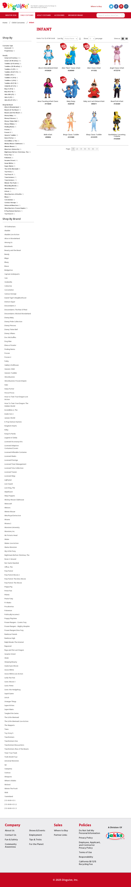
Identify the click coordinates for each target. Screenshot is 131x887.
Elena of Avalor (10, 345)
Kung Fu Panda (10, 433)
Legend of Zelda (10, 437)
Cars (6, 278)
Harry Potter (9, 138)
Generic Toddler (10, 135)
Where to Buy (96, 6)
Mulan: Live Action (11, 543)
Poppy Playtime (10, 618)
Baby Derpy (71, 101)
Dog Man (8, 341)
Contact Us (10, 835)
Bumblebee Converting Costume (116, 135)
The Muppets (9, 725)
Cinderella (8, 282)
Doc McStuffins (10, 337)
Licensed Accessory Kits (13, 441)
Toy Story (8, 172)
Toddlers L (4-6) (10, 80)
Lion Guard (8, 484)
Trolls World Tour (10, 757)
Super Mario (9, 166)
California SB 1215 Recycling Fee (87, 863)
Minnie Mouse (10, 146)
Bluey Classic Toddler (94, 134)
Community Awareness (11, 846)
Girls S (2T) (9, 97)
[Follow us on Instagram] (126, 6)
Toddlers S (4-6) (10, 78)
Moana (7, 519)
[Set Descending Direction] (80, 39)
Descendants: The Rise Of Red (15, 309)
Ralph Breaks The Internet (14, 642)
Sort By (60, 38)
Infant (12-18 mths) (12, 61)
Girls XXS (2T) (9, 94)
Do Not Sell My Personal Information (89, 832)
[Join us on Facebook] (116, 6)
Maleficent (8, 491)
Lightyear (8, 480)
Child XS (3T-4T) (10, 86)
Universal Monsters (12, 205)
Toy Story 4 (9, 174)
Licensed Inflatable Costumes (15, 452)
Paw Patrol (8, 571)
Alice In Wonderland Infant (48, 68)
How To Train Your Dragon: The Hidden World (16, 405)
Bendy (6, 254)
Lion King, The (9, 488)
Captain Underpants (12, 274)
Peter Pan (8, 155)
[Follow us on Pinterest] (121, 6)
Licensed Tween (10, 472)
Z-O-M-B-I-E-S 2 (10, 804)
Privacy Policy (86, 838)
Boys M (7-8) (9, 92)
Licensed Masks (10, 456)
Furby (6, 361)
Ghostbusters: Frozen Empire (15, 208)
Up (5, 764)
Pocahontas (9, 606)
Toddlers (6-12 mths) (12, 64)
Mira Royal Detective (12, 515)
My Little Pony (10, 551)
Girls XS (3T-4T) (10, 100)
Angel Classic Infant (117, 68)
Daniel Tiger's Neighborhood (15, 297)
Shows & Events (37, 831)
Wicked (7, 784)
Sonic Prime (8, 685)
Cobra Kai (8, 286)
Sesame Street (10, 160)
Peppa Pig (8, 586)
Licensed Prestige (11, 460)
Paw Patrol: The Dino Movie (15, 579)
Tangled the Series (11, 713)
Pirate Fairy (8, 598)
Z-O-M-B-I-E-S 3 (10, 808)
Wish (6, 792)
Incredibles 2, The (11, 141)
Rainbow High (9, 638)
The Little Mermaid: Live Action (16, 721)
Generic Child (9, 369)
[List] (126, 39)
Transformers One (11, 741)
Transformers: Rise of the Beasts (16, 749)
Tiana (6, 729)
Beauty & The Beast (12, 110)
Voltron (7, 772)
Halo (6, 385)
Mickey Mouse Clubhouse (14, 144)
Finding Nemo (10, 127)
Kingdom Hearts (10, 425)
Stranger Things (10, 701)
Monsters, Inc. (9, 531)
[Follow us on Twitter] (111, 6)
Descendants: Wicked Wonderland (17, 313)
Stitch (7, 191)
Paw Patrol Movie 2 (12, 575)
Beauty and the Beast (12, 113)
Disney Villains (10, 124)
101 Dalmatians (9, 226)
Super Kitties (9, 705)
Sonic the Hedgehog (12, 689)
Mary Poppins (9, 495)
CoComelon (9, 200)
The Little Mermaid (12, 169)
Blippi (6, 258)
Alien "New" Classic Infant (71, 68)
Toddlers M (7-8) (11, 83)
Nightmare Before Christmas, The (17, 152)
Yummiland (8, 796)
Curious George (10, 203)
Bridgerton (8, 270)
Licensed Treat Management (15, 464)
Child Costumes (18, 22)
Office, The (8, 567)
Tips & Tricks (35, 840)
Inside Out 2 (8, 414)
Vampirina (8, 768)
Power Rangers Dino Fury (14, 630)
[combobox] (110, 15)
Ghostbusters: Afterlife (13, 194)
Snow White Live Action (13, 673)
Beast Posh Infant (117, 101)
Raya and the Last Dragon (14, 650)
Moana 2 (7, 523)
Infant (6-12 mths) (12, 58)
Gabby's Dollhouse (11, 365)
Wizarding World (11, 186)
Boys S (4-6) (9, 89)
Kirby (6, 429)
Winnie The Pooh (11, 183)
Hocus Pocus (9, 392)
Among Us (8, 242)
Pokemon (8, 158)
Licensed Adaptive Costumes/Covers (11, 447)
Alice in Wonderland (12, 107)
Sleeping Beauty (10, 662)
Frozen (7, 130)
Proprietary (9, 51)
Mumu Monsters (10, 547)
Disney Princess (10, 118)
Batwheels (8, 246)
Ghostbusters (10, 188)
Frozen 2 (8, 132)
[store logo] (16, 7)
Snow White (9, 163)
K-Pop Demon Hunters (13, 211)
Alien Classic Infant (94, 68)
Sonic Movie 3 (9, 681)
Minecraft (8, 503)
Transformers (10, 177)
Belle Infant (48, 134)
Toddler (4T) (9, 75)
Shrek (6, 658)
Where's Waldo (10, 780)
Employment (35, 835)
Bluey (7, 197)
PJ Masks (7, 602)
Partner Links (60, 835)
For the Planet (36, 844)
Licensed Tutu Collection (13, 468)
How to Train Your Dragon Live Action (16, 398)
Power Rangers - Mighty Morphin (17, 626)
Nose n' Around (10, 559)
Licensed (8, 48)
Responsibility (86, 857)
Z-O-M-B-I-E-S (9, 800)
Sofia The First (9, 677)
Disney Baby (10, 115)
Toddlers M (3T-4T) (12, 72)
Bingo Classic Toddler (71, 134)
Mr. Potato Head (10, 535)
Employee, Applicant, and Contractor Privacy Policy (89, 845)
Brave (6, 266)
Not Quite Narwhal (11, 563)
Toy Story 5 (9, 214)
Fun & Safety (11, 840)
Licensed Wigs (9, 476)
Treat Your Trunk (10, 753)
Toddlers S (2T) (11, 69)
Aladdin (7, 230)
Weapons (8, 776)
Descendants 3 (10, 305)
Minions (7, 507)
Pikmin (6, 594)
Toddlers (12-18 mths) (12, 66)
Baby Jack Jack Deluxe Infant (94, 101)
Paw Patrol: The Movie (13, 582)
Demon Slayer (9, 301)
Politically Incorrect (11, 614)
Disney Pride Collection (13, 321)
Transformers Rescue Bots (14, 745)
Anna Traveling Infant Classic (48, 101)
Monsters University (12, 149)
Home (5, 22)
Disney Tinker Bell (11, 121)
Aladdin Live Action (11, 234)
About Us (9, 831)
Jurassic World (9, 418)
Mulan (6, 539)
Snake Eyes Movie (11, 666)
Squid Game (9, 693)
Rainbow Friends (10, 634)
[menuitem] (11, 15)
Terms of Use (85, 852)
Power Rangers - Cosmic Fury (15, 622)
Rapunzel (8, 646)
